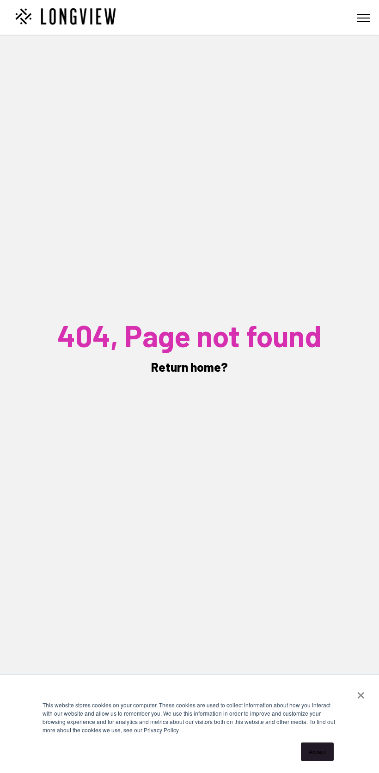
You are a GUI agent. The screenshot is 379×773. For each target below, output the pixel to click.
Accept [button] (317, 751)
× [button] (360, 692)
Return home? (189, 367)
